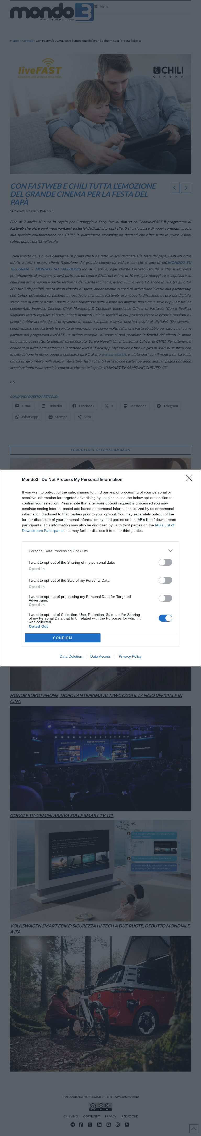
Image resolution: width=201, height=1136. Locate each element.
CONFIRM (62, 638)
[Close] (191, 480)
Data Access (100, 656)
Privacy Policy (130, 656)
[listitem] (100, 551)
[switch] (165, 562)
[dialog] (100, 568)
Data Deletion (71, 656)
